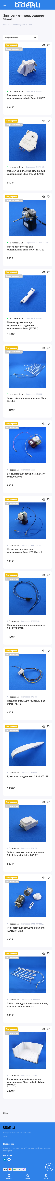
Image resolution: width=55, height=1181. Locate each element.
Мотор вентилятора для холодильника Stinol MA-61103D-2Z (25, 248)
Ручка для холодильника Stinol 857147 (27, 776)
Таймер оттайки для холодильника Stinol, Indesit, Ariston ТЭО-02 (25, 854)
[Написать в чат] (49, 1167)
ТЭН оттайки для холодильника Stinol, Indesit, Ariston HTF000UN (27, 1005)
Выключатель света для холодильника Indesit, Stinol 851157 (26, 97)
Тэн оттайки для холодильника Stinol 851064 (26, 400)
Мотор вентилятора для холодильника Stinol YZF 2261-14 (24, 551)
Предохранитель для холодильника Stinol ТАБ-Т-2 (26, 702)
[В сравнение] (43, 45)
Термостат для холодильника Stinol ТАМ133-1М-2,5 (26, 929)
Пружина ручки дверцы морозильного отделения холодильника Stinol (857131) (22, 325)
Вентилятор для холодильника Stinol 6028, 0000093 (26, 475)
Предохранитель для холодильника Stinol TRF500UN (26, 627)
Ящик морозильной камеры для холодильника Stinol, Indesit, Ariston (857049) (26, 1082)
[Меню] (5, 5)
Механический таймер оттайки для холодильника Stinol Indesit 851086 (26, 172)
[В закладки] (48, 45)
